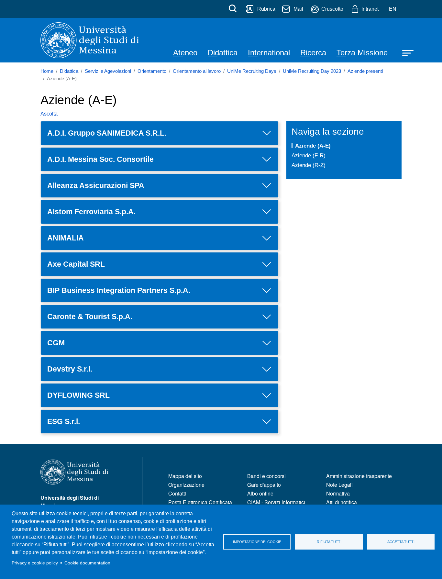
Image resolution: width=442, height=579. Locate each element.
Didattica (223, 52)
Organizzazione (186, 484)
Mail (298, 9)
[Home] (89, 40)
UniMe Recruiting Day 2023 (312, 71)
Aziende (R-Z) (309, 165)
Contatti (177, 493)
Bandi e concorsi (266, 476)
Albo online (260, 493)
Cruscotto (332, 9)
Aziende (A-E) (313, 145)
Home (46, 71)
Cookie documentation (87, 563)
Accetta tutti (400, 542)
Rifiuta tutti (329, 542)
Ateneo (185, 52)
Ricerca (313, 52)
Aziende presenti (365, 71)
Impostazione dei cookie (257, 542)
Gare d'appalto (264, 484)
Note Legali (339, 484)
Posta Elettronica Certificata (200, 502)
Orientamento (152, 71)
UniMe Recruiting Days (251, 71)
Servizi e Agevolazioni (108, 71)
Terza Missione (362, 52)
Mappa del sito (185, 476)
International (269, 52)
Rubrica (266, 9)
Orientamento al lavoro (197, 71)
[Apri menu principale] (405, 52)
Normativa (338, 493)
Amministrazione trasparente (359, 476)
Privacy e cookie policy (35, 563)
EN (392, 9)
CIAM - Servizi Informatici (276, 502)
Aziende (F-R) (309, 155)
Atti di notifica (341, 502)
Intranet (370, 9)
